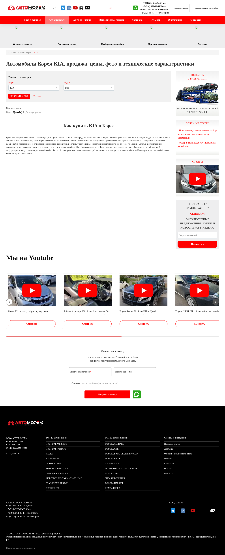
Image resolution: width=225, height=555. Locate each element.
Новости (168, 459)
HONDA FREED (112, 488)
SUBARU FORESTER (115, 478)
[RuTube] (81, 8)
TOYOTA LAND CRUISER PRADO (121, 454)
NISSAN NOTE (112, 463)
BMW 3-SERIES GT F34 (57, 473)
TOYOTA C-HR (112, 449)
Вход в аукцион (32, 20)
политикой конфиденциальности (99, 383)
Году (9, 112)
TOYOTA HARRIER (114, 483)
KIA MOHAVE (52, 459)
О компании (175, 20)
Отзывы (155, 20)
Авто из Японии (82, 20)
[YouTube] (75, 8)
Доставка (137, 20)
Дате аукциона (33, 112)
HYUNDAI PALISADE (56, 444)
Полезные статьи (172, 444)
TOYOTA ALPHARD (114, 444)
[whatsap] (135, 8)
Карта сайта (169, 463)
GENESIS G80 (52, 488)
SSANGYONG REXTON (57, 483)
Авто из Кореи (57, 20)
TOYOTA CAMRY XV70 (57, 468)
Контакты (195, 20)
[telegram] (63, 8)
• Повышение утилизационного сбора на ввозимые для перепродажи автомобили (197, 134)
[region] (112, 301)
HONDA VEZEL (112, 473)
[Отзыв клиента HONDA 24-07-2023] (197, 179)
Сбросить (36, 96)
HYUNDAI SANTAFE (56, 449)
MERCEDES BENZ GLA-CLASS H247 (64, 478)
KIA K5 (49, 454)
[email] (87, 8)
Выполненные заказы (111, 20)
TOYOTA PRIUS (112, 459)
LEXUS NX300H (53, 463)
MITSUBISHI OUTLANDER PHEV (121, 468)
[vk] (69, 8)
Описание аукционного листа (178, 454)
